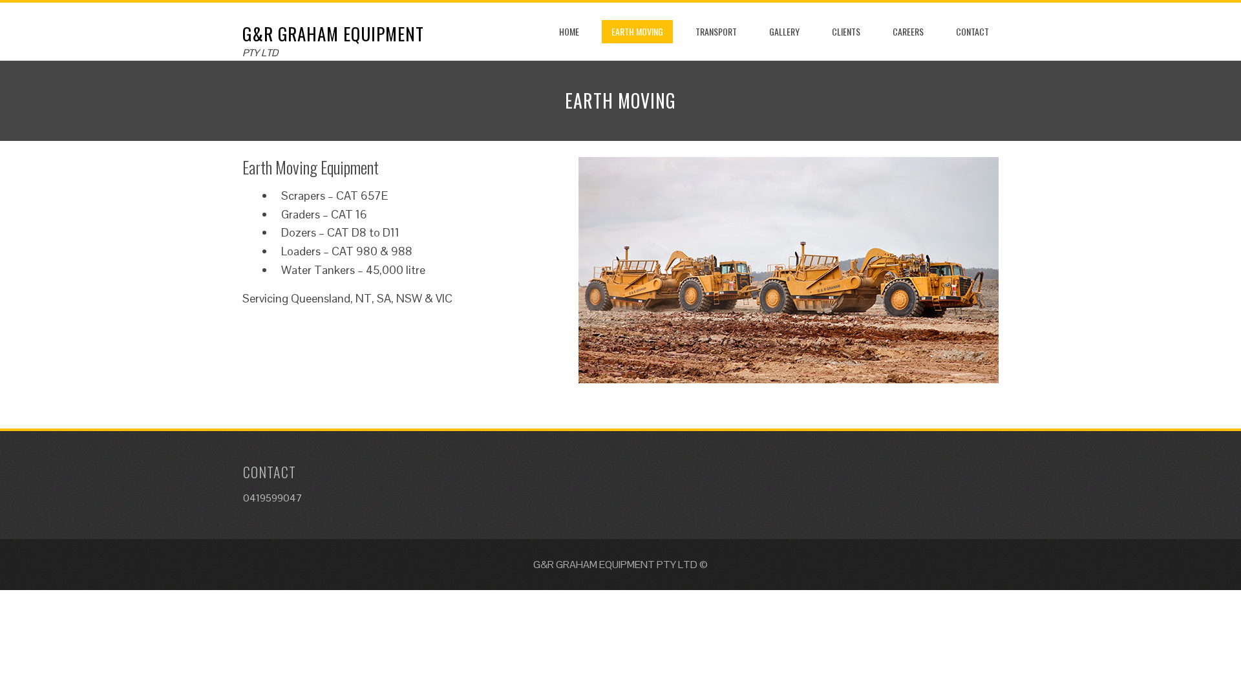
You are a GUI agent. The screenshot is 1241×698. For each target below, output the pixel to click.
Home (569, 31)
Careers (908, 31)
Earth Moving (637, 31)
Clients (846, 31)
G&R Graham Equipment (333, 34)
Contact (972, 31)
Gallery (784, 31)
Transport (716, 31)
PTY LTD (260, 53)
